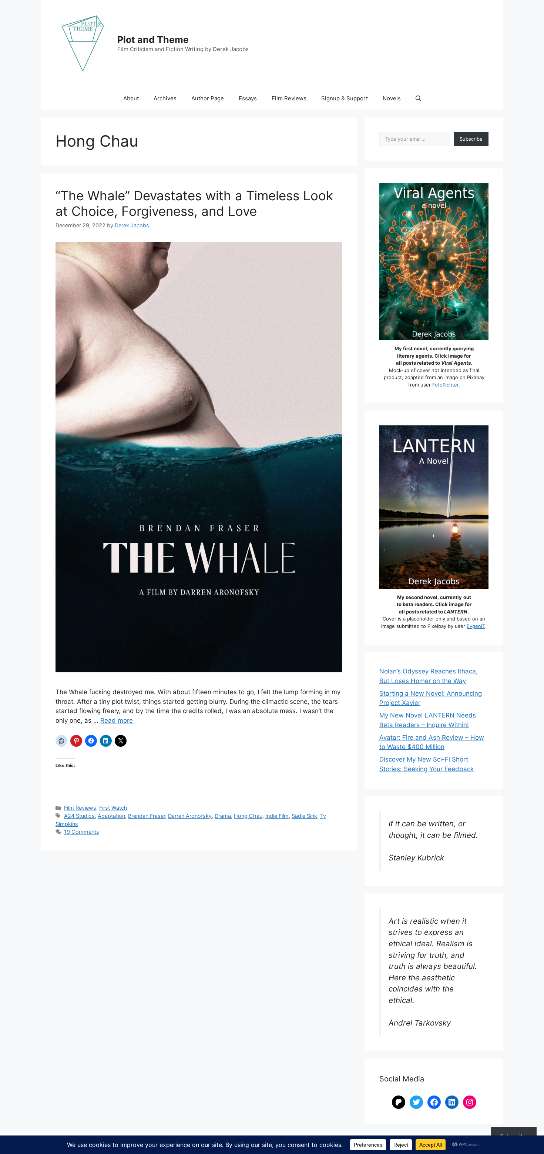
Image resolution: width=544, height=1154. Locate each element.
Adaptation (111, 816)
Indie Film (277, 816)
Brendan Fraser (146, 816)
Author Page (207, 98)
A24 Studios (79, 816)
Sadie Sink (304, 816)
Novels (392, 98)
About (131, 98)
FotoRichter (445, 385)
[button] (418, 98)
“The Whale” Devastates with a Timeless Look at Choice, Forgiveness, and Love (194, 203)
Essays (248, 98)
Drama (223, 816)
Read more (116, 720)
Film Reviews (289, 98)
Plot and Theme (153, 39)
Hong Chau (248, 816)
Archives (165, 98)
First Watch (113, 808)
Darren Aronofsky (190, 816)
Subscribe (471, 139)
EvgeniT (476, 626)
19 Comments (81, 832)
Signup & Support (344, 98)
